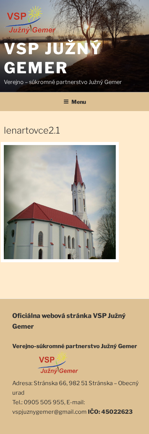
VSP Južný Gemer (53, 58)
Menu (78, 101)
